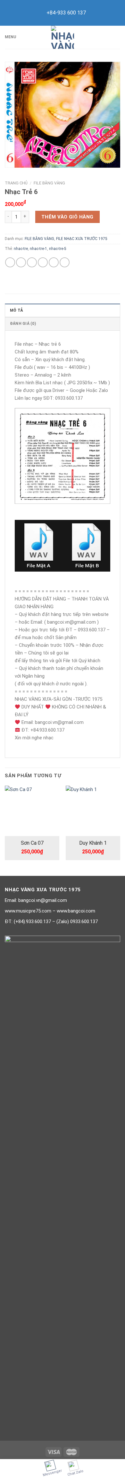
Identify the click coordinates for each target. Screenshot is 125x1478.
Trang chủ (16, 183)
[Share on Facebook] (21, 262)
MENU (10, 37)
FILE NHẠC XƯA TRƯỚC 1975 (81, 238)
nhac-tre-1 (38, 248)
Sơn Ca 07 (32, 843)
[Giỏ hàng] (117, 37)
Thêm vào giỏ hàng (67, 217)
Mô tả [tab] (16, 310)
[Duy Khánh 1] (93, 811)
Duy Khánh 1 (93, 843)
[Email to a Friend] (43, 262)
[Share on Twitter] (32, 262)
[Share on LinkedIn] (65, 262)
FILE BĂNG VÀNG (49, 183)
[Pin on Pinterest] (54, 262)
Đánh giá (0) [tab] (23, 323)
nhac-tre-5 (57, 248)
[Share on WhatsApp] (10, 262)
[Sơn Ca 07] (32, 811)
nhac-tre (21, 248)
